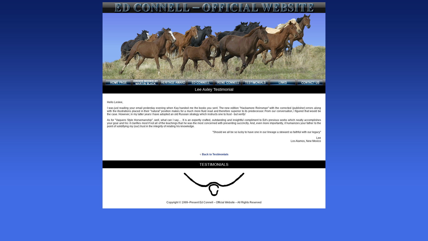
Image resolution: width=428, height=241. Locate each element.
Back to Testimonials (215, 154)
